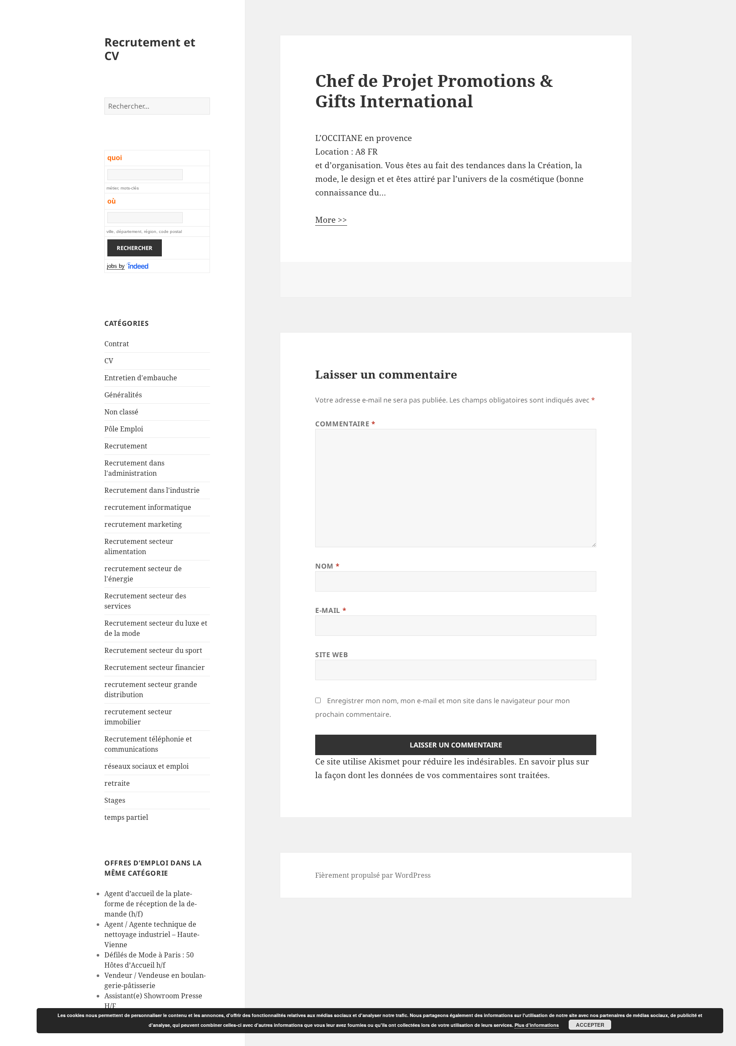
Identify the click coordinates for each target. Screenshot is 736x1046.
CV (108, 360)
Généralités (123, 394)
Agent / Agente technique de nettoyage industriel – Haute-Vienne (151, 934)
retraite (117, 783)
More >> (331, 219)
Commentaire (345, 423)
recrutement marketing (143, 524)
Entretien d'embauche (140, 377)
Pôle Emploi (123, 429)
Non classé (121, 412)
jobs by (116, 266)
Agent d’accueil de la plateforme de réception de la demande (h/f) (150, 904)
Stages (114, 800)
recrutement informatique (147, 507)
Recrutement (125, 446)
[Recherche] (138, 266)
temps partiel (126, 817)
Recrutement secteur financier (154, 667)
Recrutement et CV (150, 48)
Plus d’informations (537, 1025)
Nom (327, 566)
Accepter (590, 1025)
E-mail (330, 610)
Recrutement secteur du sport (153, 650)
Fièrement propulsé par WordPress (373, 875)
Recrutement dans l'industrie (152, 490)
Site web (331, 654)
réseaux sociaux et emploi (146, 766)
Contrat (116, 343)
